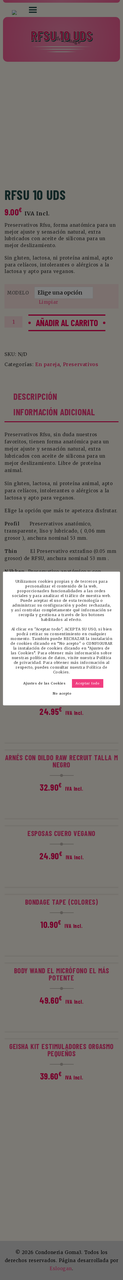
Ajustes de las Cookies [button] (44, 683)
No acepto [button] (62, 693)
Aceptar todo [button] (87, 683)
